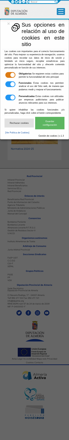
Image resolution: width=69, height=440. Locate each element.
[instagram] (23, 1)
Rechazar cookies (19, 123)
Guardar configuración (50, 123)
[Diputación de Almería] (14, 11)
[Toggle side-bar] (61, 11)
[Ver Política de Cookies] (17, 132)
